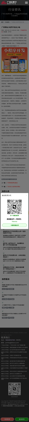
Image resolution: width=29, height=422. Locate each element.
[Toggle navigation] (26, 2)
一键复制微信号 (14, 225)
